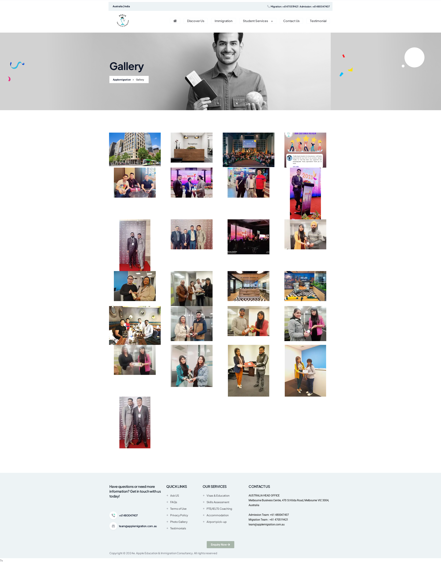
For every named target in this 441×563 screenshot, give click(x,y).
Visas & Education (218, 495)
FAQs (173, 502)
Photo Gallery (178, 522)
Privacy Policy (179, 515)
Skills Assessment (218, 502)
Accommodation (217, 515)
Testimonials (178, 528)
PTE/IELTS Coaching (219, 508)
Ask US (174, 495)
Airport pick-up (217, 522)
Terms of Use (178, 508)
